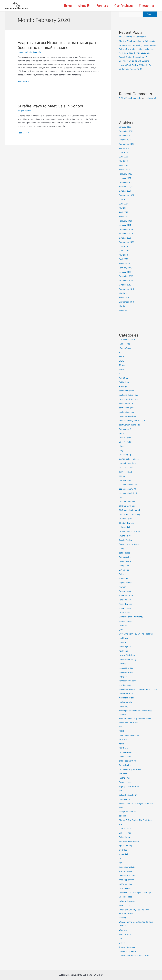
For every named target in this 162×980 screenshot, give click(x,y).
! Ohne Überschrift (127, 339)
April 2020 (123, 259)
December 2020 (126, 229)
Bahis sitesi (124, 382)
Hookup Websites (127, 655)
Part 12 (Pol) (124, 778)
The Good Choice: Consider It (132, 37)
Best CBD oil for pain (128, 399)
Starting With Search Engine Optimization (137, 41)
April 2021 (123, 212)
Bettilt (121, 433)
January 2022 (125, 178)
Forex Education (126, 595)
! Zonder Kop (124, 344)
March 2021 (124, 216)
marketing (123, 706)
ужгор (122, 943)
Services (102, 6)
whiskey (122, 917)
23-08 (122, 365)
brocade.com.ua (126, 467)
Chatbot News (125, 518)
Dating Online (125, 557)
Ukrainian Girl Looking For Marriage (135, 892)
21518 (121, 361)
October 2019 (125, 285)
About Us (84, 6)
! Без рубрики (125, 348)
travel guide (124, 888)
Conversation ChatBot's (129, 531)
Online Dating (125, 765)
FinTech (122, 587)
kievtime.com (125, 685)
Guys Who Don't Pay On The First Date (136, 634)
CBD (121, 497)
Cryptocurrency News (129, 544)
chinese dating (125, 527)
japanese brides (126, 668)
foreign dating (125, 591)
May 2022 (123, 161)
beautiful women (126, 390)
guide (121, 629)
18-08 (121, 356)
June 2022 (123, 157)
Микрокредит (125, 934)
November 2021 (126, 187)
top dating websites (128, 867)
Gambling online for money (131, 617)
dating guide (124, 553)
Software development (129, 841)
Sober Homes (125, 833)
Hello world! (150, 98)
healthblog (123, 638)
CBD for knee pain (127, 501)
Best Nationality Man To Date (132, 420)
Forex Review (125, 599)
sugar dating (124, 854)
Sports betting (125, 845)
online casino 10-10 (127, 761)
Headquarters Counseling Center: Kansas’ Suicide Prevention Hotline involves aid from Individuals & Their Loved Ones (138, 49)
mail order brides (126, 698)
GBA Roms (123, 625)
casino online (125, 480)
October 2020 (125, 238)
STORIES (123, 850)
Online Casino (125, 752)
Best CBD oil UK (126, 403)
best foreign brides (127, 416)
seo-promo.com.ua (127, 811)
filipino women (125, 582)
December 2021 (126, 182)
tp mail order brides (128, 875)
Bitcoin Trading (126, 442)
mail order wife (125, 702)
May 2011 (123, 306)
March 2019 (124, 297)
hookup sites (124, 651)
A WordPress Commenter (130, 98)
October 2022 (125, 140)
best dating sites (126, 412)
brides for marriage (127, 463)
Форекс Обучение (127, 951)
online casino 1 (125, 756)
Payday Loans (125, 782)
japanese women (126, 672)
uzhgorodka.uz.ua (127, 901)
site (120, 824)
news (121, 744)
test (120, 858)
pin (120, 790)
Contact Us (146, 6)
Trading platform (126, 880)
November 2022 (126, 135)
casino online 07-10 (128, 484)
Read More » (23, 81)
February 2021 (125, 221)
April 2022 (123, 165)
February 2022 (125, 174)
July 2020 (123, 246)
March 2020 (124, 263)
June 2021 (123, 204)
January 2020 (125, 272)
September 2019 (126, 289)
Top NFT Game (125, 871)
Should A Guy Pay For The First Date (135, 820)
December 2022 (126, 131)
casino (122, 476)
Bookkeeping (125, 455)
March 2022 (124, 169)
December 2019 (126, 276)
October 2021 (125, 191)
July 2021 (123, 199)
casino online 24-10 (128, 493)
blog (20, 110)
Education (123, 578)
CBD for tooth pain (127, 506)
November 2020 (126, 233)
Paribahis (123, 773)
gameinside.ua (125, 621)
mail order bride (126, 693)
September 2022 (126, 144)
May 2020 (123, 255)
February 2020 (125, 268)
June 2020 (123, 250)
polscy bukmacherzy (128, 795)
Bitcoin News (125, 437)
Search (150, 14)
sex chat (122, 816)
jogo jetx (123, 676)
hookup (122, 642)
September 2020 (126, 242)
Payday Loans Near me (129, 786)
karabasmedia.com (127, 680)
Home (68, 6)
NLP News (123, 748)
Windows (123, 930)
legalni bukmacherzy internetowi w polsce (138, 689)
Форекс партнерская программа (134, 955)
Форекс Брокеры (127, 947)
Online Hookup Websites (130, 769)
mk (120, 726)
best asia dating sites (128, 395)
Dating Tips (124, 570)
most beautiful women (129, 735)
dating (122, 548)
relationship (124, 799)
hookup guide (125, 646)
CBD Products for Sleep (129, 514)
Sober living (124, 837)
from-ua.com (124, 612)
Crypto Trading (125, 540)
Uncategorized (24, 52)
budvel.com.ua (125, 472)
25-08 (121, 369)
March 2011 (124, 310)
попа (121, 938)
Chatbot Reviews (126, 523)
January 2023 (125, 127)
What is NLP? (125, 905)
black (121, 446)
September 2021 (126, 195)
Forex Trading (125, 608)
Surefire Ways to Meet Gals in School (50, 106)
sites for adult (125, 828)
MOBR (122, 731)
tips (120, 862)
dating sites (124, 565)
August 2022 (124, 148)
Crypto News (125, 536)
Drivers (122, 574)
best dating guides (127, 408)
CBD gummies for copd (129, 510)
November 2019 (126, 280)
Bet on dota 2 (125, 429)
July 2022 (123, 152)
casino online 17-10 (127, 489)
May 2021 (123, 208)
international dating (127, 659)
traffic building (125, 884)
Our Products (123, 6)
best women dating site (129, 425)
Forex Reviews (125, 604)
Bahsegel (123, 386)
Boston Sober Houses (129, 459)
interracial (123, 663)
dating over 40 (125, 561)
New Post (123, 739)
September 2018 (126, 302)
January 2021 (125, 225)
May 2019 (123, 293)
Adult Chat (123, 378)
